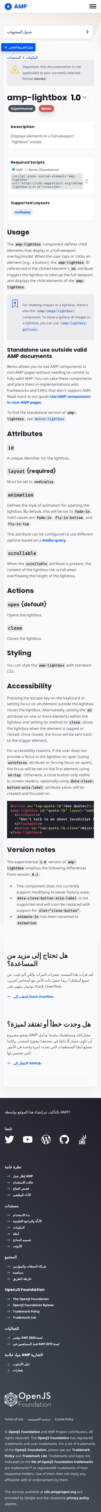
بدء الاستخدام (21, 1215)
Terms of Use (14, 1419)
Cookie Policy (64, 1419)
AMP (20, 169)
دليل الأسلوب (21, 1364)
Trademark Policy (26, 1311)
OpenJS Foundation (24, 1431)
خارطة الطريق (22, 1279)
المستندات (14, 57)
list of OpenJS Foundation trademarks (62, 1461)
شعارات (18, 1370)
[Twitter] (9, 1139)
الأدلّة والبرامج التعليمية (27, 1221)
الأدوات (17, 1246)
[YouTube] (27, 1139)
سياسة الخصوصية (39, 1419)
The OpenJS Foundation (31, 1299)
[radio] (13, 169)
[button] (92, 6)
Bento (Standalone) (44, 169)
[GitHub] (64, 1139)
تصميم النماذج (22, 1240)
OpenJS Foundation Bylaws (33, 1305)
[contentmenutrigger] (48, 32)
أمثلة (16, 1234)
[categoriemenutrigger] (18, 47)
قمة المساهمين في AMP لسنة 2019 (36, 1344)
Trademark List (24, 1317)
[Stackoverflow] (82, 1139)
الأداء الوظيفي (22, 1195)
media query (54, 540)
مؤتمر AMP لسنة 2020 (28, 1337)
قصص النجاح (21, 1188)
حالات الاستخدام (23, 1182)
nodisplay (23, 212)
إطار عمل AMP (23, 1176)
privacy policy (78, 1498)
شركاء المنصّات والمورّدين (29, 1266)
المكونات (32, 57)
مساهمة (18, 1272)
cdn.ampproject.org (60, 1491)
